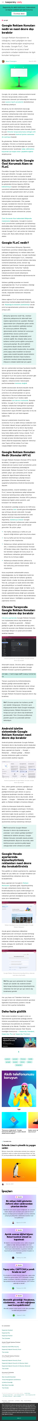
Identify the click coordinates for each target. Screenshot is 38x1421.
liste (15, 509)
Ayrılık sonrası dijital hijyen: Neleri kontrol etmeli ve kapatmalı (19, 1237)
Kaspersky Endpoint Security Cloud (11, 1349)
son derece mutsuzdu (20, 400)
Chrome (23, 1059)
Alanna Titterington (11, 61)
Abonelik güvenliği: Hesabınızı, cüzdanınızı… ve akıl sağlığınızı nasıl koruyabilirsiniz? (19, 1302)
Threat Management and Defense (11, 1379)
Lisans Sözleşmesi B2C (19, 1395)
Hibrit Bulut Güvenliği (8, 1385)
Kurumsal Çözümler (8, 1372)
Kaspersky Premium (22, 1034)
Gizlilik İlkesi (27, 1393)
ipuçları (15, 1062)
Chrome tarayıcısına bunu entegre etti (21, 132)
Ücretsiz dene (19, 14)
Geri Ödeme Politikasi (7, 1396)
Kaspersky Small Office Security (10, 1346)
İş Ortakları (17, 1400)
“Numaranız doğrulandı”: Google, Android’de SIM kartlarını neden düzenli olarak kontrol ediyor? (14, 1131)
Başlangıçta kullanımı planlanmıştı (17, 305)
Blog (22, 1400)
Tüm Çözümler (6, 1338)
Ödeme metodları (17, 1396)
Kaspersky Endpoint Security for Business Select (15, 1363)
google (5, 20)
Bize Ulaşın (4, 1400)
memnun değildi (21, 383)
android (7, 1059)
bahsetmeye (6, 187)
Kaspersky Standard (26, 1031)
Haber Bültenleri (6, 1402)
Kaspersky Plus (7, 1034)
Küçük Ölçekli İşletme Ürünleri (11, 1342)
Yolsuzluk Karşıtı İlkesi (8, 1395)
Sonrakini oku (7, 1141)
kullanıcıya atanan (16, 520)
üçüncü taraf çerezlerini (14, 102)
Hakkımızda (11, 1400)
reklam (29, 1062)
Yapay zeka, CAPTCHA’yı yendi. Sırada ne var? (19, 1270)
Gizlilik (30, 1059)
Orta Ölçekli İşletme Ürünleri (10, 1356)
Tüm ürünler (5, 1352)
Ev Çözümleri (6, 1326)
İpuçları (20, 1197)
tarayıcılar (19, 1065)
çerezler (15, 1059)
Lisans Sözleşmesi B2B (30, 1395)
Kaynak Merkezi (27, 1400)
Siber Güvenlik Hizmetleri (9, 1377)
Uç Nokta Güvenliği (7, 1382)
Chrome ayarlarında (9, 618)
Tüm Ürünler (5, 1388)
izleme (22, 1062)
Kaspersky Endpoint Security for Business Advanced (16, 1366)
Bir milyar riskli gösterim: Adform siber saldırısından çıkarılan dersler (19, 1204)
